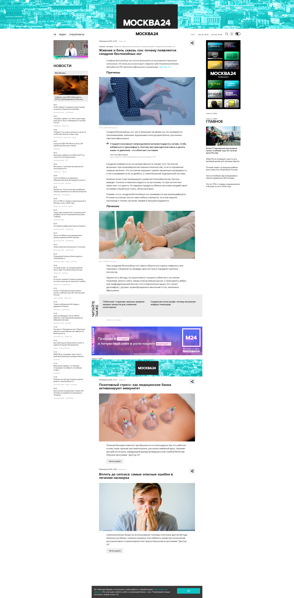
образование (58, 298)
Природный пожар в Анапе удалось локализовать (68, 257)
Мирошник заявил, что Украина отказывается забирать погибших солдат (68, 368)
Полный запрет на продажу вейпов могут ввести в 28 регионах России (68, 269)
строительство (64, 348)
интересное (66, 284)
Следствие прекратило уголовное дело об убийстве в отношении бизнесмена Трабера (70, 214)
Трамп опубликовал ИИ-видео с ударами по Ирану (67, 305)
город (74, 137)
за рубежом (69, 112)
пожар (67, 261)
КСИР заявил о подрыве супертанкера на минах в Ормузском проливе (69, 108)
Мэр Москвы (60, 73)
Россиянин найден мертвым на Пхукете (70, 226)
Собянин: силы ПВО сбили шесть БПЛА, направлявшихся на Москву (69, 98)
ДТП (66, 160)
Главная (102, 47)
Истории (110, 47)
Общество (122, 41)
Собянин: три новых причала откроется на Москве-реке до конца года (70, 133)
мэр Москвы (58, 137)
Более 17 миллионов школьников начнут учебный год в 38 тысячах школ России (69, 292)
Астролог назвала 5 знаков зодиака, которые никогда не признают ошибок (70, 280)
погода (64, 206)
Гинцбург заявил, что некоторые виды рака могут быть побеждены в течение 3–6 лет (70, 120)
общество (65, 126)
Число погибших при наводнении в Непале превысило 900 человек (68, 236)
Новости (62, 66)
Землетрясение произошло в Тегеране (69, 247)
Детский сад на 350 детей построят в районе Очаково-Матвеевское (69, 344)
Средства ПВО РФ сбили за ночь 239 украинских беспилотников (68, 144)
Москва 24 (147, 34)
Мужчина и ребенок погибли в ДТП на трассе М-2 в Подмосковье (69, 156)
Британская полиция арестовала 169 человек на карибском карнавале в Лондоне (68, 393)
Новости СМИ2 (97, 358)
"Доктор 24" (165, 67)
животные (57, 195)
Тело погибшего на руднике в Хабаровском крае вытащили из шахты (70, 179)
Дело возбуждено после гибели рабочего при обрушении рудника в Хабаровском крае (68, 317)
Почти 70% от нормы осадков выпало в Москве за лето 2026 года (70, 202)
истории (118, 320)
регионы (68, 183)
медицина (57, 126)
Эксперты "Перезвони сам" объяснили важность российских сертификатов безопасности (69, 331)
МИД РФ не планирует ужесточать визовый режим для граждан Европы (69, 355)
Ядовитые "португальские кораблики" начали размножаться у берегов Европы (70, 190)
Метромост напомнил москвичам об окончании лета (68, 167)
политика (57, 149)
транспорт (67, 137)
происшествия (59, 112)
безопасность (59, 336)
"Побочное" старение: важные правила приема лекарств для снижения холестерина (123, 304)
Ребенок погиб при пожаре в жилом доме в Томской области (68, 380)
